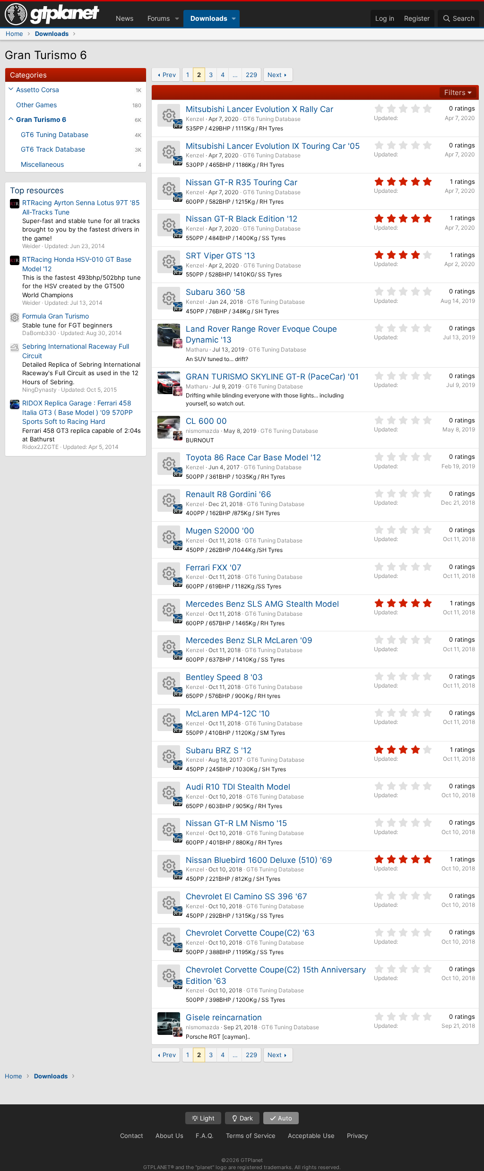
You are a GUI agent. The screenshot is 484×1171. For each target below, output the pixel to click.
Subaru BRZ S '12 (218, 750)
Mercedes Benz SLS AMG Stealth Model (262, 604)
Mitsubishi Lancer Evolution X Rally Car (259, 109)
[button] (177, 18)
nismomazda (202, 430)
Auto (284, 1118)
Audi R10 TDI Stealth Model (238, 787)
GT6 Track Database (53, 149)
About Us (169, 1135)
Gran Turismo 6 (41, 119)
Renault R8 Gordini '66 (228, 494)
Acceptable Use (311, 1135)
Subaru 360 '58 (215, 292)
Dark (245, 1118)
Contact (131, 1135)
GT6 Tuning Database (54, 134)
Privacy (357, 1135)
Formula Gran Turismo (55, 316)
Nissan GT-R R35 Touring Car (241, 182)
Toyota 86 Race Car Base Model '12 (253, 457)
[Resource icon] (168, 115)
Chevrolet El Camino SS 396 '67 (246, 896)
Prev (169, 74)
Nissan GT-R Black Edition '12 (241, 219)
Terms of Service (251, 1135)
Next (275, 74)
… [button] (235, 74)
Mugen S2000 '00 (220, 530)
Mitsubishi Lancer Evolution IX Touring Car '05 (273, 146)
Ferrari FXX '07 (214, 567)
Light (206, 1118)
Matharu (197, 349)
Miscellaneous (42, 164)
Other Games (36, 105)
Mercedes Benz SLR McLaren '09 (249, 640)
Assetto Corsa (37, 90)
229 (251, 74)
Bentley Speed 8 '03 (224, 677)
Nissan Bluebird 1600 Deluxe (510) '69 (259, 860)
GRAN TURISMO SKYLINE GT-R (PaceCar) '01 (272, 376)
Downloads (208, 18)
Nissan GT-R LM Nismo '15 (236, 823)
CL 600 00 (206, 421)
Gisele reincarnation (224, 1017)
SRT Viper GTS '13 (220, 255)
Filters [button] (455, 92)
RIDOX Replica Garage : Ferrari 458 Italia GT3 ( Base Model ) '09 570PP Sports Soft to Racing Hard (77, 412)
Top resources (37, 190)
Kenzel (195, 118)
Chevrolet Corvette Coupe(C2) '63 (250, 933)
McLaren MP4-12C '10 (228, 713)
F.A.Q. (205, 1135)
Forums (158, 18)
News (124, 18)
